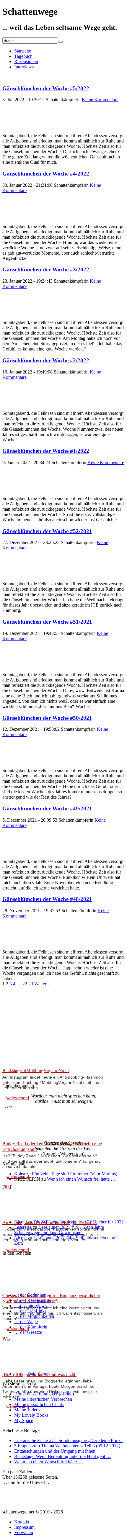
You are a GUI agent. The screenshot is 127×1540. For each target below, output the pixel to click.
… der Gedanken (30, 1294)
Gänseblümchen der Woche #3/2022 (45, 269)
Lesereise (23, 1227)
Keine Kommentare (100, 99)
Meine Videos (27, 1409)
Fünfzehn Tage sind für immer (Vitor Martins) (74, 1173)
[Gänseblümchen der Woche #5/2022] (17, 130)
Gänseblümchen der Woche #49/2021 (47, 808)
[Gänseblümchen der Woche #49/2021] (17, 856)
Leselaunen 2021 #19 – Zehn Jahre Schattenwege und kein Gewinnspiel (59, 1230)
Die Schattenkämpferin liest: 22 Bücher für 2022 (78, 1221)
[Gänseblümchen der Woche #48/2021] (17, 946)
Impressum (24, 1527)
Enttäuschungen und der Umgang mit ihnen (54, 1451)
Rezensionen (26, 61)
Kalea (19, 1173)
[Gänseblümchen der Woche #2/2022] (17, 407)
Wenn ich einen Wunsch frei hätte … (81, 1179)
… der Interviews (30, 1305)
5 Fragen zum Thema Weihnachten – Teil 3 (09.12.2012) (67, 1445)
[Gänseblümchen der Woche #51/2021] (17, 669)
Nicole (20, 1221)
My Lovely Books (31, 1415)
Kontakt (21, 1521)
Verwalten (23, 1532)
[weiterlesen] (17, 1097)
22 (24, 983)
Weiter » (42, 983)
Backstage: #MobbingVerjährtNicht (35, 1070)
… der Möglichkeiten (34, 1316)
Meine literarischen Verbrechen (43, 1399)
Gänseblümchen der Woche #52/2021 (47, 531)
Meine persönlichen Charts (39, 1404)
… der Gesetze (28, 1332)
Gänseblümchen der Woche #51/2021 (47, 622)
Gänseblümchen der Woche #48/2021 (47, 899)
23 (30, 983)
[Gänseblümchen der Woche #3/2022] (17, 317)
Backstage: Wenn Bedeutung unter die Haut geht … (62, 1456)
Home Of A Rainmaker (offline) (44, 1393)
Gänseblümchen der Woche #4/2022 (45, 174)
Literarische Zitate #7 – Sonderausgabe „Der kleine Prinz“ (68, 1440)
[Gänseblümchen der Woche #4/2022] (17, 221)
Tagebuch (23, 56)
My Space (23, 1420)
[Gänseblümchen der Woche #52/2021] (17, 578)
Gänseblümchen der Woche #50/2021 (47, 718)
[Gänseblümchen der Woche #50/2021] (17, 765)
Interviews (24, 66)
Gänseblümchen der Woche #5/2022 (45, 88)
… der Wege (26, 1321)
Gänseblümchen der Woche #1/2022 (45, 451)
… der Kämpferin (30, 1326)
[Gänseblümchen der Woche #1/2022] (17, 493)
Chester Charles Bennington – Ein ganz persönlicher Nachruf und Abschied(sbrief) (51, 1298)
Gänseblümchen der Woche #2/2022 (45, 360)
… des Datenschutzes (34, 1373)
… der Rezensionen (32, 1300)
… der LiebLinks (30, 1310)
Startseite (22, 50)
